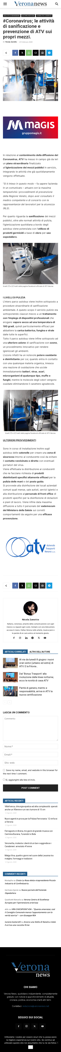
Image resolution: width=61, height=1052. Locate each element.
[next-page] (9, 702)
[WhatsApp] (29, 53)
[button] (5, 4)
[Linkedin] (27, 638)
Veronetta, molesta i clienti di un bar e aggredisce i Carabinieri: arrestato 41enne (28, 845)
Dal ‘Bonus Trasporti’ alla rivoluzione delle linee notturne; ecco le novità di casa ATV (36, 677)
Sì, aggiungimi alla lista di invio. (20, 780)
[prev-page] (5, 702)
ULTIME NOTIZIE (28, 15)
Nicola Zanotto (11, 42)
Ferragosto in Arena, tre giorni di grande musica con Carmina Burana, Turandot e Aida (29, 832)
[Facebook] (15, 53)
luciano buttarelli (13, 922)
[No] (57, 1042)
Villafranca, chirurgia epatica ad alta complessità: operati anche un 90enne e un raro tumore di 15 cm (31, 808)
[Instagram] (21, 638)
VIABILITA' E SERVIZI (44, 15)
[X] (22, 53)
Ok (30, 1047)
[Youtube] (46, 638)
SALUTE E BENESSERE (12, 15)
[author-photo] (30, 615)
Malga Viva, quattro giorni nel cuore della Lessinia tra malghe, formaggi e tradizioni (29, 857)
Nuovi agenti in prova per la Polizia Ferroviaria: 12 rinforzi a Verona (31, 820)
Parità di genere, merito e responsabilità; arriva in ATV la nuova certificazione (36, 691)
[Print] (42, 53)
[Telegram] (49, 53)
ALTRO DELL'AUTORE (39, 652)
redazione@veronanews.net (36, 1006)
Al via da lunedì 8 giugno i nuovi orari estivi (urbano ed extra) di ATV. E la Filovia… (36, 663)
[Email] (36, 53)
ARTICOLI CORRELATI (15, 652)
